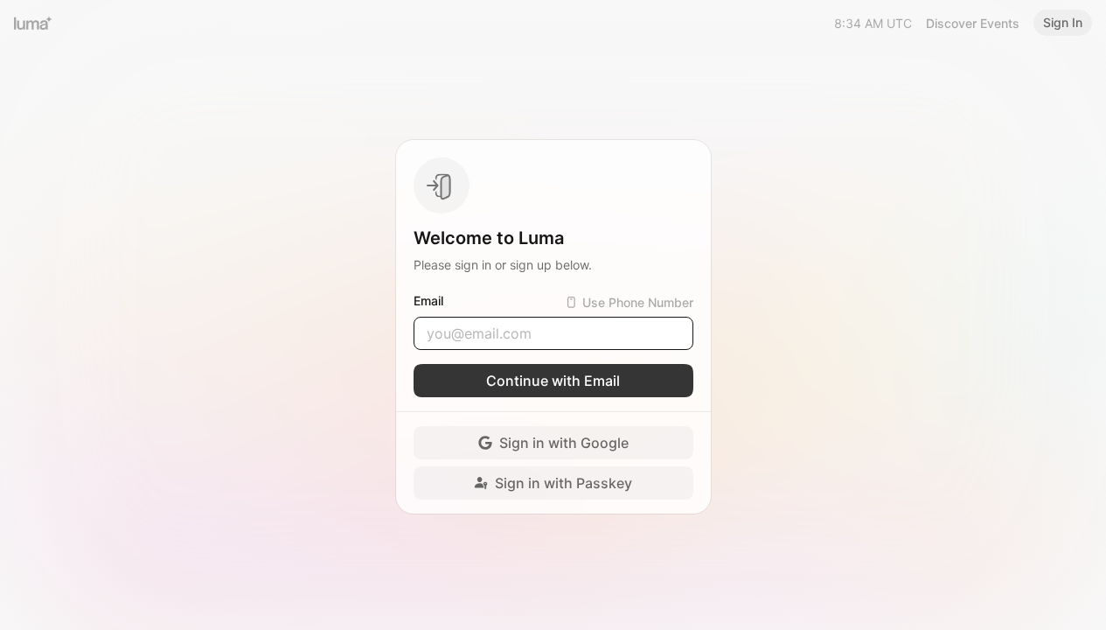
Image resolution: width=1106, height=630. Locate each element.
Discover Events (972, 23)
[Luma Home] (33, 22)
